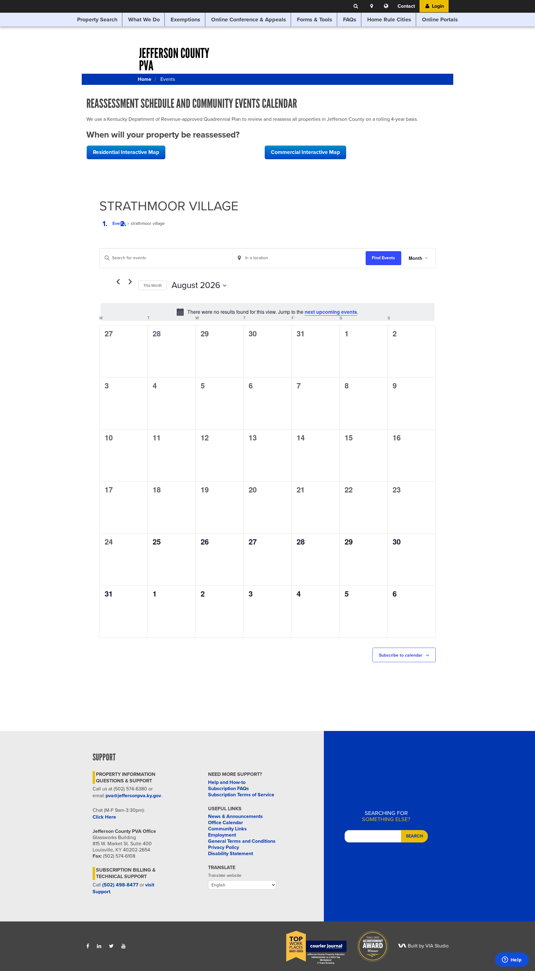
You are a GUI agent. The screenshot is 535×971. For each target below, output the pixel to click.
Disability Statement (230, 854)
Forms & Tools (314, 19)
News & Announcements (235, 816)
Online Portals (440, 19)
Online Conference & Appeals (248, 19)
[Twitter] (111, 946)
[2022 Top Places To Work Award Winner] (312, 946)
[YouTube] (123, 946)
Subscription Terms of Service (241, 795)
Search (414, 836)
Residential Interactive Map (126, 152)
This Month (152, 285)
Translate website (224, 875)
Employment (222, 835)
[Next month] (130, 282)
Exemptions (185, 19)
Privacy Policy (223, 847)
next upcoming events (331, 311)
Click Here (104, 817)
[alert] (267, 312)
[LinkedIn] (99, 946)
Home (144, 79)
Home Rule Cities (389, 19)
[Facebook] (87, 946)
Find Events (383, 257)
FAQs (349, 19)
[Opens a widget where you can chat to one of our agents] (512, 960)
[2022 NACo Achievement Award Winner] (368, 946)
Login (437, 6)
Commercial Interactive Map (305, 152)
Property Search (97, 19)
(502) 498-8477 (120, 885)
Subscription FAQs (228, 788)
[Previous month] (118, 282)
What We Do (144, 19)
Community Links (227, 829)
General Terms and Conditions (242, 841)
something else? (386, 816)
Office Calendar (225, 823)
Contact (406, 6)
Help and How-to (227, 782)
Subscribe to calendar (400, 655)
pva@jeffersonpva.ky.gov (133, 796)
